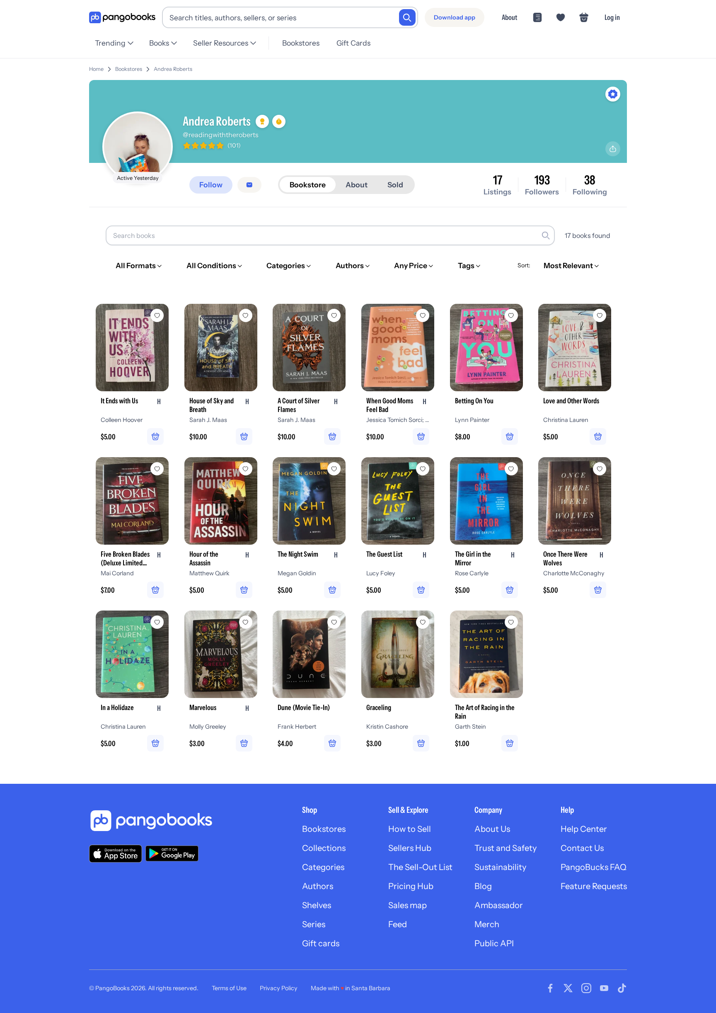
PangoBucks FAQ (593, 867)
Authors (317, 886)
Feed (397, 924)
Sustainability (500, 867)
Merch (486, 924)
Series (313, 924)
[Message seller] (249, 185)
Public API (494, 943)
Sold (395, 184)
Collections (324, 848)
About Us (492, 829)
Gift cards (320, 943)
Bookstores (300, 43)
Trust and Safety (505, 848)
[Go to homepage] (122, 18)
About (509, 17)
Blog (483, 886)
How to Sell (409, 829)
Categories (323, 867)
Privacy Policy (279, 988)
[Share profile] (612, 148)
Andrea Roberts (173, 69)
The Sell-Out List (420, 867)
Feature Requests (594, 886)
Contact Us (582, 848)
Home (96, 69)
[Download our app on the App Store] (115, 854)
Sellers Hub (409, 848)
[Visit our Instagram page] (586, 988)
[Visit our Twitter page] (568, 988)
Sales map (407, 905)
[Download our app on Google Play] (171, 853)
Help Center (584, 829)
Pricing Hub (410, 886)
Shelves (316, 905)
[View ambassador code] (612, 94)
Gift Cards (353, 43)
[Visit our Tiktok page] (622, 988)
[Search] (407, 17)
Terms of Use (229, 988)
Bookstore (308, 184)
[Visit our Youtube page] (604, 988)
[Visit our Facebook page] (550, 988)
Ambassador (498, 905)
